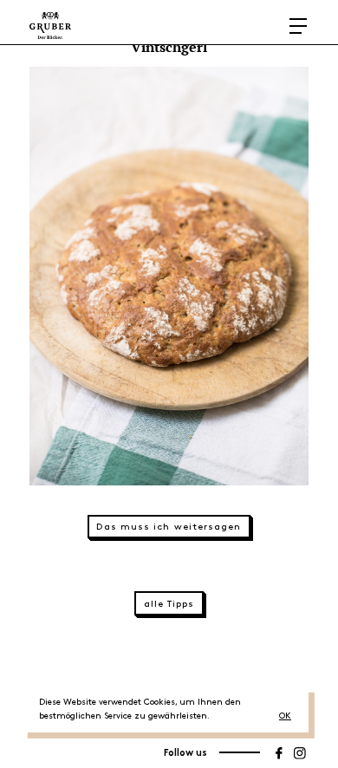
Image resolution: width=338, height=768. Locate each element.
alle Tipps (169, 604)
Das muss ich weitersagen (168, 527)
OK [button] (285, 716)
